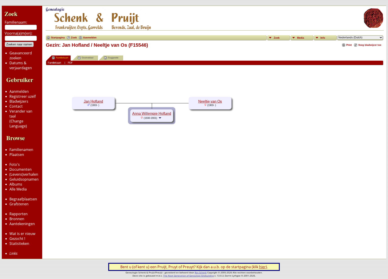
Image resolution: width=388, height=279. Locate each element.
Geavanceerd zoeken (20, 55)
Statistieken (19, 243)
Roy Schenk (201, 272)
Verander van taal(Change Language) (20, 118)
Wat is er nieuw (22, 233)
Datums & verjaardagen (20, 65)
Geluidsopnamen (24, 179)
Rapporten (18, 213)
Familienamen (21, 149)
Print (349, 45)
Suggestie (113, 57)
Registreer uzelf (22, 96)
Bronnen (16, 218)
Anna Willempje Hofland (151, 113)
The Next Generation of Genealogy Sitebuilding (188, 275)
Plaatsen (16, 154)
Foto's (14, 164)
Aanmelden (19, 91)
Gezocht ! (17, 238)
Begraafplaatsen (23, 199)
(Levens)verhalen (23, 174)
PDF (70, 62)
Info (322, 37)
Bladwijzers (18, 101)
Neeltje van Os (210, 101)
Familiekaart (62, 57)
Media (300, 37)
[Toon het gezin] (160, 118)
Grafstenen (19, 204)
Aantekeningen (22, 223)
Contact (16, 106)
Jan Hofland (93, 101)
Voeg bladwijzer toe (369, 45)
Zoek (11, 13)
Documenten (20, 169)
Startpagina (58, 37)
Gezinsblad (87, 57)
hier (262, 266)
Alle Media (18, 189)
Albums (15, 184)
